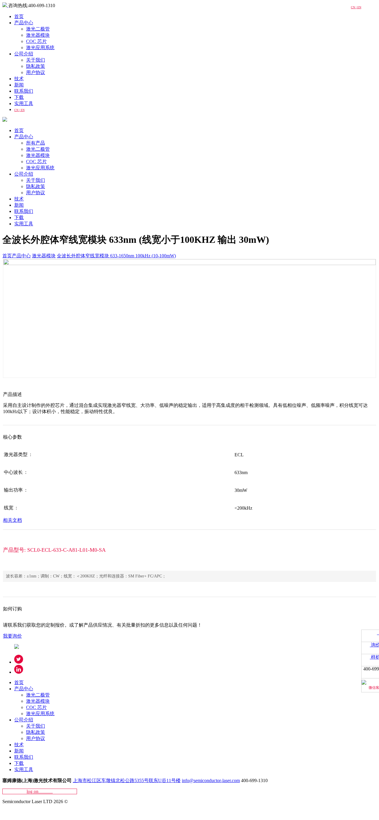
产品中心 (23, 22)
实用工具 (23, 103)
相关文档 (12, 520)
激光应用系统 (40, 47)
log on (40, 791)
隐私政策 (35, 66)
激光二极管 (38, 28)
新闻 (19, 84)
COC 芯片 (36, 41)
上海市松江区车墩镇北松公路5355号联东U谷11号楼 (127, 780)
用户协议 (35, 72)
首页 (19, 16)
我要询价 (12, 635)
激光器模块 (38, 35)
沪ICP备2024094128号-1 (27, 811)
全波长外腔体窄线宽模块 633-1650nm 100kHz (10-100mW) (116, 255)
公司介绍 (23, 53)
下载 (19, 97)
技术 (19, 78)
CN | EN (19, 110)
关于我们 (35, 59)
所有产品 (35, 142)
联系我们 (23, 91)
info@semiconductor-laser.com (211, 780)
